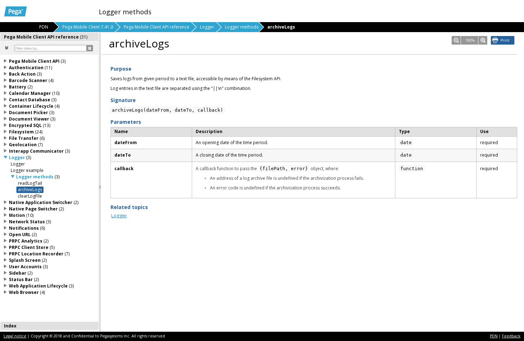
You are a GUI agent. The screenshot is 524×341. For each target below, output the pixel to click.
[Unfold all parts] (7, 48)
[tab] (49, 36)
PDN (494, 336)
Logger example (27, 170)
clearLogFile (30, 196)
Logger (207, 27)
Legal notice (15, 336)
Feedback (511, 336)
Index (10, 326)
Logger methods (241, 27)
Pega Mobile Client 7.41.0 (87, 27)
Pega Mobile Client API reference (156, 27)
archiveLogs (30, 190)
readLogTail (30, 183)
